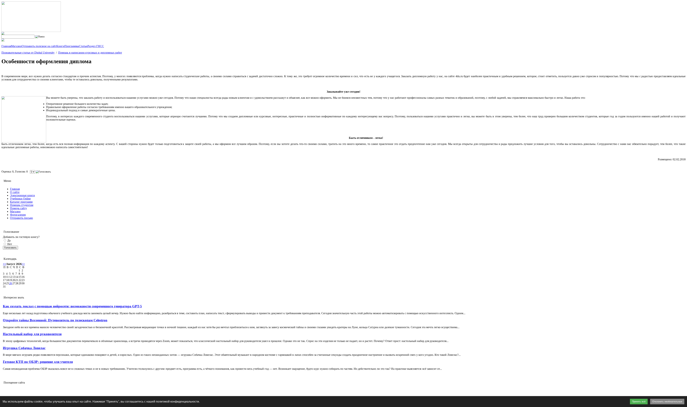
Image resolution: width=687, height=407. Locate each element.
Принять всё (638, 401)
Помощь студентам (21, 205)
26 (10, 283)
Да (9, 240)
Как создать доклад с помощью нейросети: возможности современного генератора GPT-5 (72, 306)
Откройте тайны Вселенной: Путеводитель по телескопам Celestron (55, 320)
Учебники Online (20, 198)
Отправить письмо (21, 217)
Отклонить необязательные (667, 401)
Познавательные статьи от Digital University (28, 52)
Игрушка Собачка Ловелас (24, 348)
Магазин (15, 211)
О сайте (15, 192)
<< (4, 263)
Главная (15, 188)
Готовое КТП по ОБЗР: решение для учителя (38, 362)
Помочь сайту (18, 208)
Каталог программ (21, 201)
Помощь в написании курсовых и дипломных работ (90, 52)
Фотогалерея (18, 214)
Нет (9, 244)
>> (23, 263)
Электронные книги (22, 195)
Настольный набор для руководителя (32, 334)
